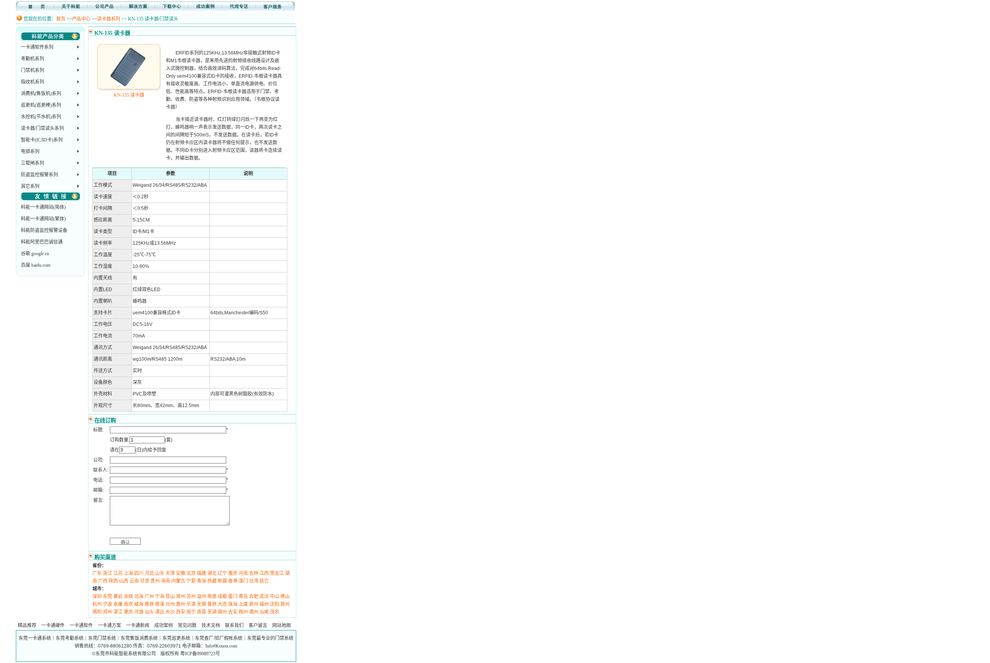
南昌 (201, 612)
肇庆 (128, 612)
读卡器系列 (108, 19)
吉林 (253, 573)
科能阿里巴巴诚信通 (42, 242)
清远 (159, 612)
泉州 (253, 604)
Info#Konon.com (221, 646)
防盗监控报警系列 (39, 174)
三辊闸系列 (32, 163)
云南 (134, 581)
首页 (60, 19)
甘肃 (144, 581)
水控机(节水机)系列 (41, 116)
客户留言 (258, 625)
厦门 (232, 596)
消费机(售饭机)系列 (41, 93)
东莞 (107, 596)
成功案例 (163, 625)
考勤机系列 (32, 58)
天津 (170, 573)
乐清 (191, 604)
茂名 (274, 612)
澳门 (243, 581)
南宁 (191, 612)
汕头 (149, 612)
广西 (103, 581)
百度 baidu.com (35, 265)
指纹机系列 (32, 82)
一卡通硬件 (53, 625)
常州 (180, 596)
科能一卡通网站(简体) (43, 207)
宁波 (107, 604)
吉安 (232, 612)
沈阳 (274, 604)
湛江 (118, 612)
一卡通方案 (109, 625)
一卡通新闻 (137, 625)
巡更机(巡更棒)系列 (41, 105)
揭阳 (97, 612)
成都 (222, 596)
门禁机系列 (32, 70)
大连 (222, 604)
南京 (128, 604)
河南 (243, 573)
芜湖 (212, 612)
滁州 (285, 604)
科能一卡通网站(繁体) (43, 219)
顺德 (212, 596)
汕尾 (264, 612)
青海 (201, 581)
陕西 (113, 581)
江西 (264, 573)
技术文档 (210, 625)
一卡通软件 (81, 625)
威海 (138, 604)
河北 (149, 573)
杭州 (97, 604)
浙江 (107, 573)
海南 (165, 581)
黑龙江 (277, 573)
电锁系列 (30, 151)
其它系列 (30, 186)
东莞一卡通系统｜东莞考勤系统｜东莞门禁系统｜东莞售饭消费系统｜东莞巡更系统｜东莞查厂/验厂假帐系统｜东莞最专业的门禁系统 (156, 638)
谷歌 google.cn (35, 253)
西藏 (212, 581)
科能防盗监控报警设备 (44, 230)
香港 (232, 581)
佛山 (285, 596)
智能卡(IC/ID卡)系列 (42, 140)
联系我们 (234, 625)
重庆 (232, 573)
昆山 (170, 596)
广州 (149, 596)
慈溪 (159, 604)
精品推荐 (27, 625)
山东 (159, 573)
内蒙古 (178, 581)
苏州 (191, 596)
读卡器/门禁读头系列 (42, 128)
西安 (180, 612)
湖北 (212, 573)
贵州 (155, 581)
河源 (138, 612)
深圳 (97, 596)
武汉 (264, 596)
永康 (118, 604)
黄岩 (118, 596)
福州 (264, 604)
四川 (138, 573)
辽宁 (222, 573)
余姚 (128, 596)
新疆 (222, 581)
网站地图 (281, 625)
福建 (201, 573)
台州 (170, 604)
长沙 (170, 612)
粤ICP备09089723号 (200, 653)
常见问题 (187, 625)
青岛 (243, 596)
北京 (191, 573)
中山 (274, 596)
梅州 (243, 612)
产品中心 (81, 19)
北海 (138, 596)
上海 (128, 573)
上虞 (243, 604)
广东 (97, 573)
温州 (201, 596)
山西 (123, 581)
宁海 (159, 596)
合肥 (253, 596)
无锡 (201, 604)
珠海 (232, 604)
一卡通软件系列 (37, 47)
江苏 (118, 573)
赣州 (222, 612)
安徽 (180, 573)
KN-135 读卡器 (129, 95)
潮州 (253, 612)
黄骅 (149, 604)
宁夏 (191, 581)
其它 (264, 581)
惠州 (180, 604)
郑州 (107, 612)
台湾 (253, 581)
